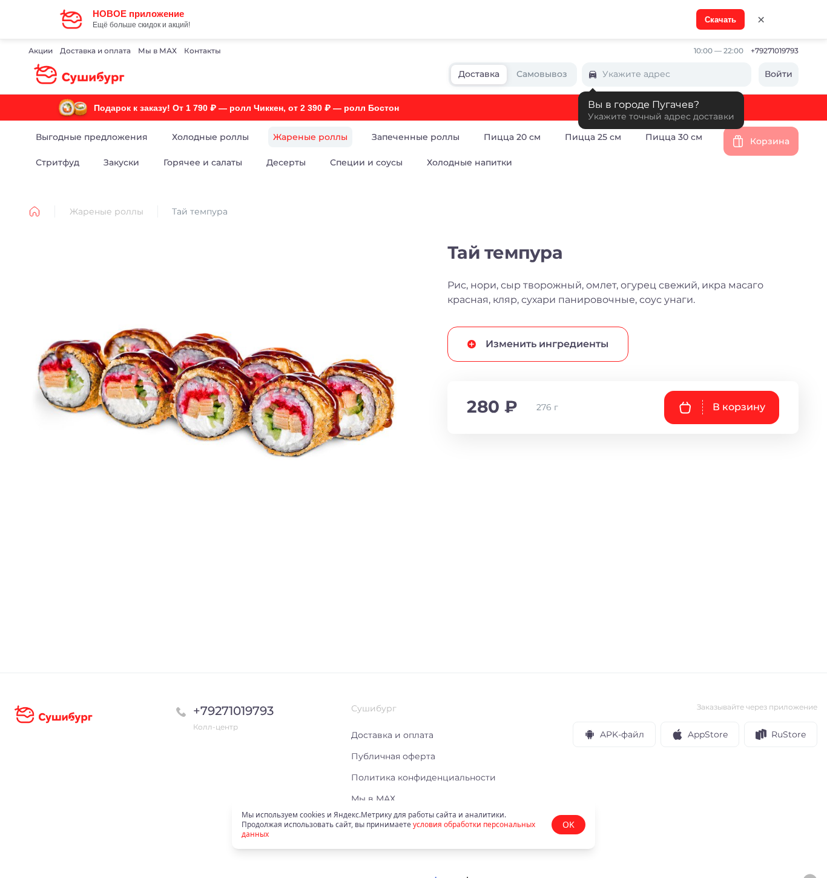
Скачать (720, 19)
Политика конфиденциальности (423, 777)
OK (568, 824)
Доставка (478, 74)
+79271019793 (775, 51)
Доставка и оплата (95, 51)
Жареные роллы (106, 211)
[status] (413, 824)
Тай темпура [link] (200, 211)
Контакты (202, 51)
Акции (40, 51)
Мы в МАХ (157, 51)
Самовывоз (541, 74)
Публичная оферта (393, 756)
